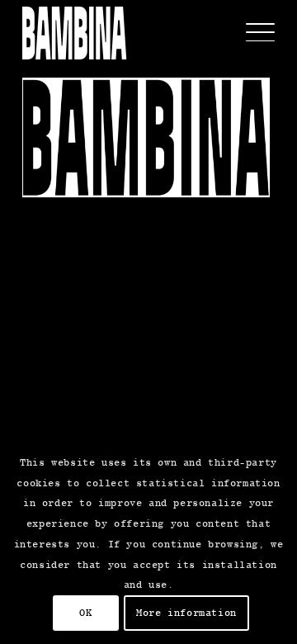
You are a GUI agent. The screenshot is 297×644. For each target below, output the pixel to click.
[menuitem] (252, 33)
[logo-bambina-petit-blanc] (74, 33)
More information (186, 612)
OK (85, 612)
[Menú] (252, 33)
